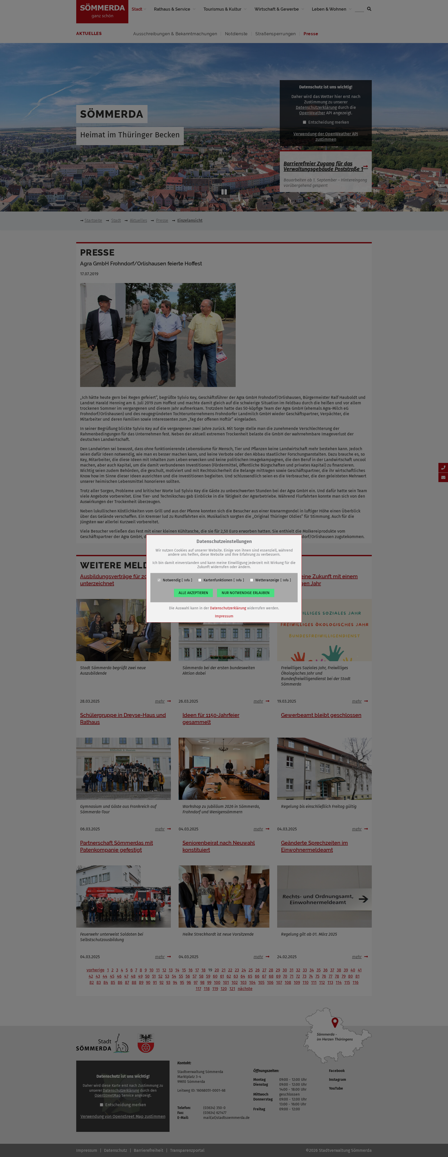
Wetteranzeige (267, 580)
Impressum (224, 616)
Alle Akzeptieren (193, 592)
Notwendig (171, 580)
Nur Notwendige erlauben (246, 592)
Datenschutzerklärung (228, 608)
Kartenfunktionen (218, 580)
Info (187, 580)
